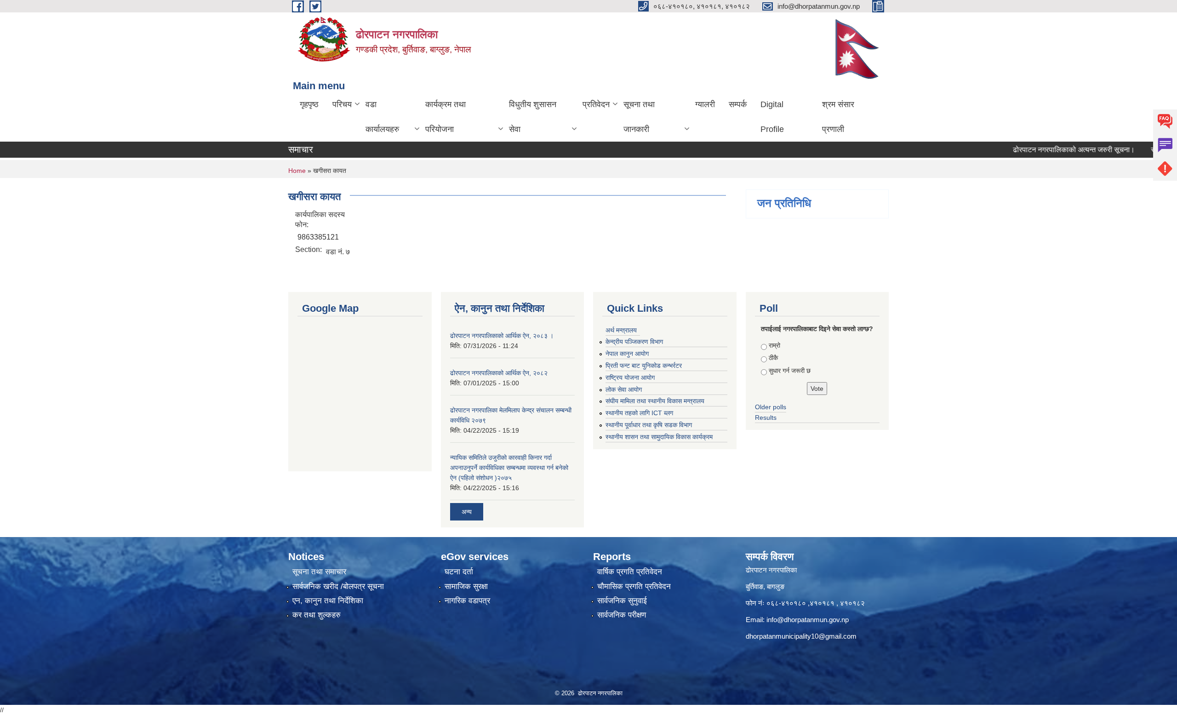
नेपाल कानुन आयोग (627, 353)
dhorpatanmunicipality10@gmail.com (801, 636)
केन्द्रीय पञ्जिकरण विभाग (634, 341)
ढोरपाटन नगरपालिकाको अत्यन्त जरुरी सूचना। (1053, 150)
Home (297, 170)
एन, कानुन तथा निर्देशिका (327, 600)
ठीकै (773, 357)
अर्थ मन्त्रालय (621, 330)
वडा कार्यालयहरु (382, 117)
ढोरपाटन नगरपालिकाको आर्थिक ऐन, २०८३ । (502, 335)
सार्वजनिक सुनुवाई (622, 600)
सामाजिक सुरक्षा (466, 586)
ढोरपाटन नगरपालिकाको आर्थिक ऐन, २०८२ (499, 373)
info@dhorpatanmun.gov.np (807, 619)
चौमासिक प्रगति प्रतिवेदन (634, 586)
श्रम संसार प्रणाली (838, 117)
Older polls (770, 407)
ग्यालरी (705, 104)
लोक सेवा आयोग (624, 389)
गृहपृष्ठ (309, 104)
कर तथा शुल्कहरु (316, 615)
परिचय (342, 104)
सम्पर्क (738, 104)
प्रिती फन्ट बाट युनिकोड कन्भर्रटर (644, 365)
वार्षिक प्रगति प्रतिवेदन (629, 571)
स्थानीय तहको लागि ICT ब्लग (639, 413)
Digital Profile (772, 117)
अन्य (467, 511)
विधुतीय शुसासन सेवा (532, 117)
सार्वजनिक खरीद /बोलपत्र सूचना (338, 586)
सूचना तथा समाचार (319, 571)
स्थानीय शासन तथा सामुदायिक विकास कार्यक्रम (659, 436)
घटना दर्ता (459, 571)
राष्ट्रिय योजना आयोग (630, 377)
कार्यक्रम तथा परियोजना (445, 117)
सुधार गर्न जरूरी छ (790, 370)
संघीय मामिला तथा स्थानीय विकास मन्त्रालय (655, 401)
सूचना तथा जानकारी (639, 117)
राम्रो (774, 345)
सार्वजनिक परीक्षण (621, 615)
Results (766, 417)
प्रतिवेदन (596, 104)
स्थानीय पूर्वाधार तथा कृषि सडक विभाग (649, 425)
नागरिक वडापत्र (467, 600)
